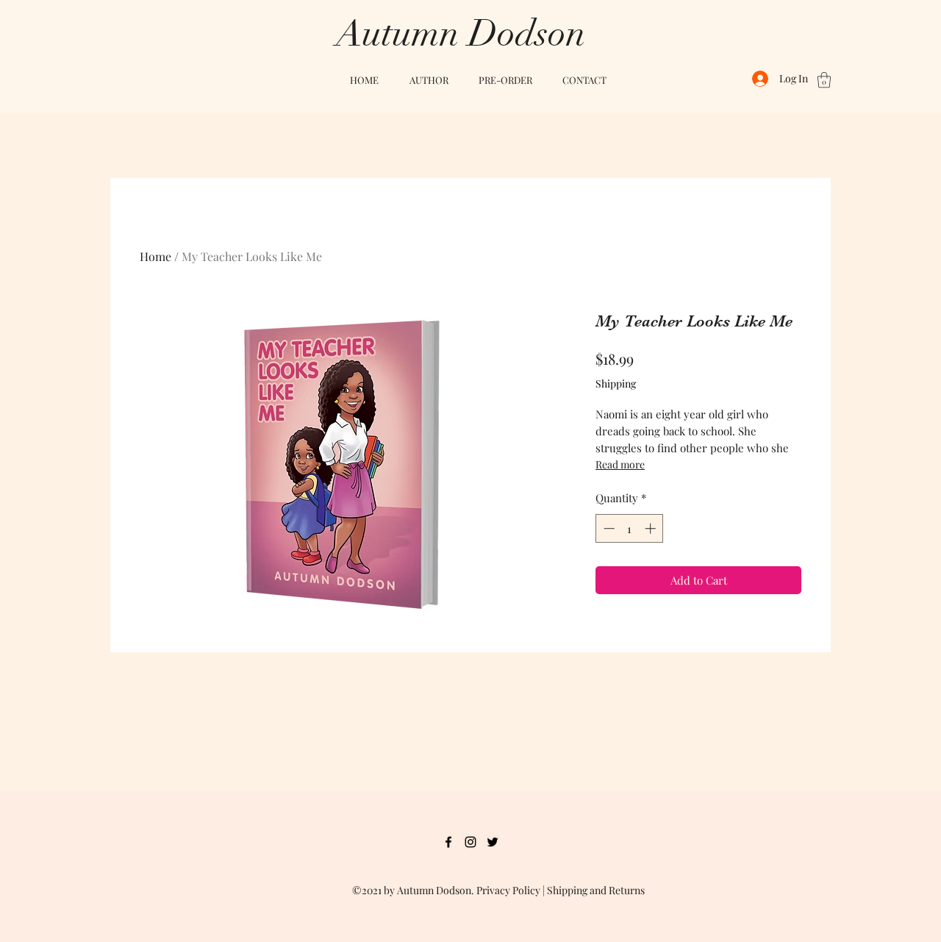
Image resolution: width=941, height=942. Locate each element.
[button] (824, 80)
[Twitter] (492, 842)
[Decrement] (608, 528)
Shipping (615, 383)
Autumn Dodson (461, 34)
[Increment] (652, 528)
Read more (620, 464)
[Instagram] (470, 842)
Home (155, 256)
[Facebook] (448, 842)
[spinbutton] (630, 528)
